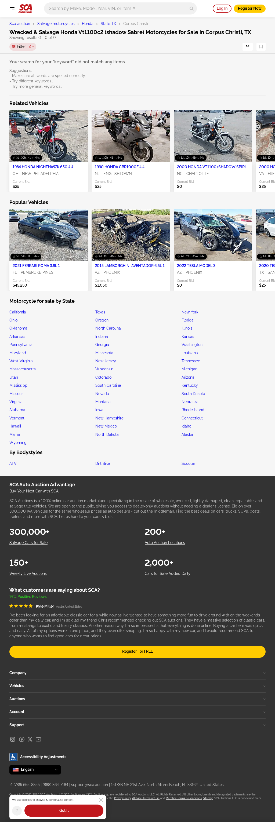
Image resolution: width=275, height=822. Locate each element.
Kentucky (190, 385)
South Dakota (193, 394)
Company (18, 673)
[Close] (101, 800)
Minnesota (104, 353)
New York (190, 312)
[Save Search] (261, 47)
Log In (222, 8)
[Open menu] (12, 7)
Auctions (17, 699)
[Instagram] (12, 739)
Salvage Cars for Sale (28, 542)
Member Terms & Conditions (184, 798)
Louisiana (190, 353)
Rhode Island (193, 410)
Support (16, 725)
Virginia (16, 402)
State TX (108, 23)
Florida (188, 320)
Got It (64, 810)
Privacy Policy (122, 798)
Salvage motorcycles (56, 23)
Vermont (16, 418)
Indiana (101, 336)
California (17, 312)
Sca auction (19, 23)
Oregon (101, 320)
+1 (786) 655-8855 (24, 785)
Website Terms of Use (146, 798)
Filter (24, 46)
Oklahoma (18, 328)
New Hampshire (109, 418)
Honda (87, 23)
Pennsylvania (20, 344)
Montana (103, 402)
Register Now (250, 8)
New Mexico (106, 426)
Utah (13, 377)
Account (16, 712)
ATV (13, 463)
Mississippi (18, 385)
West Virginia (21, 361)
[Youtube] (38, 739)
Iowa (99, 410)
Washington (192, 344)
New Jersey (105, 361)
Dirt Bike (102, 463)
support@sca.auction (89, 785)
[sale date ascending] (248, 47)
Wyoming (18, 442)
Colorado (103, 377)
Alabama (17, 410)
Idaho (186, 426)
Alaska (187, 434)
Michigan (189, 369)
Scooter (188, 463)
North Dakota (107, 434)
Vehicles (16, 686)
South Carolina (108, 385)
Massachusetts (22, 369)
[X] (30, 739)
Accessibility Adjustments (43, 757)
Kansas (188, 336)
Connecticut (192, 418)
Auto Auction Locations (165, 542)
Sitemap (208, 798)
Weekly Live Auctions (28, 573)
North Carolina (108, 328)
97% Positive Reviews (28, 596)
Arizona (188, 377)
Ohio (13, 320)
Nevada (102, 394)
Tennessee (191, 361)
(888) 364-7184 (55, 785)
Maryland (17, 353)
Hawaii (15, 426)
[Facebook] (22, 739)
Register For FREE (137, 651)
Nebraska (190, 402)
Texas (100, 312)
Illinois (187, 328)
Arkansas (17, 336)
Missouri (16, 394)
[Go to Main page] (25, 8)
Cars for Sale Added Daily (167, 573)
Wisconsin (104, 369)
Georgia (102, 344)
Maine (14, 434)
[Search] (191, 8)
